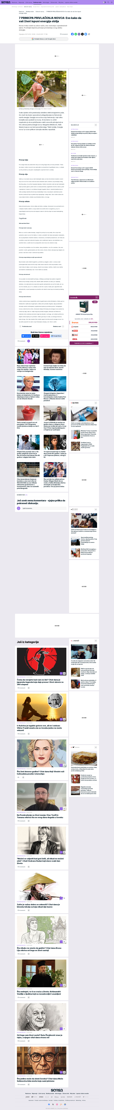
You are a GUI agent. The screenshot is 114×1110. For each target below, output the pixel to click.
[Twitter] (53, 1104)
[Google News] (65, 1104)
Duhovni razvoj (40, 11)
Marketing (78, 1100)
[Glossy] (56, 1097)
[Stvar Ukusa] (85, 1097)
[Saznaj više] (95, 403)
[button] (63, 34)
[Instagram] (57, 1104)
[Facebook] (49, 1104)
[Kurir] (27, 1097)
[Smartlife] (69, 1097)
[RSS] (61, 1104)
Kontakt (51, 1100)
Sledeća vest (57, 326)
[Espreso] (41, 1097)
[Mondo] (34, 1097)
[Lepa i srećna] (63, 1097)
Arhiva (83, 1100)
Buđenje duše (30, 11)
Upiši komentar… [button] (28, 508)
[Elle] (47, 1097)
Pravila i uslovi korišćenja (41, 1100)
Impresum (31, 1100)
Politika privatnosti (70, 1100)
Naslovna (21, 11)
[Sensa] (5, 2)
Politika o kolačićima (59, 1100)
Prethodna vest (27, 326)
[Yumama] (77, 1097)
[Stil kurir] (51, 1097)
